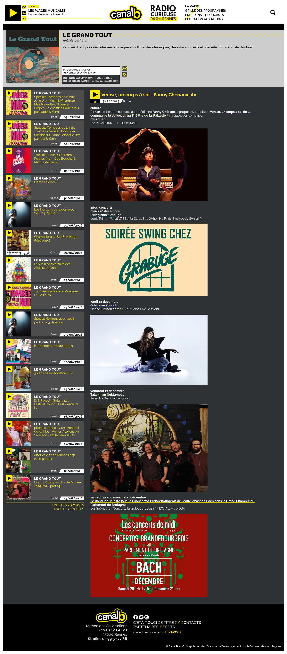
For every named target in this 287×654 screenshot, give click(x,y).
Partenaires (146, 627)
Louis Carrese (250, 646)
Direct (33, 6)
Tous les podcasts (68, 505)
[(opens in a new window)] (135, 617)
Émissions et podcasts (204, 15)
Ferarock (173, 632)
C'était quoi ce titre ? (155, 622)
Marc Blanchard (210, 646)
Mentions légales (271, 646)
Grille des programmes (205, 10)
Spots (169, 627)
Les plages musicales (47, 10)
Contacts (191, 622)
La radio (192, 6)
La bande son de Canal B (46, 14)
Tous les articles (69, 509)
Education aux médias (204, 19)
